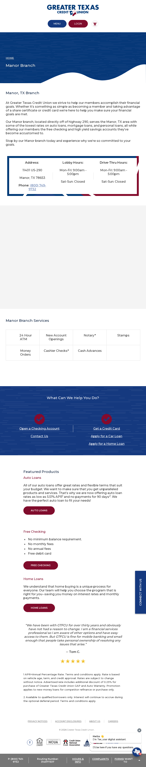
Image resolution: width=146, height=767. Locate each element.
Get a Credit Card (106, 428)
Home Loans (39, 607)
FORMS (119, 759)
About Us (94, 721)
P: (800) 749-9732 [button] (16, 760)
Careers (113, 721)
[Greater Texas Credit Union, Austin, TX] (73, 10)
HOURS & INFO (78, 760)
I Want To (128, 760)
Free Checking (41, 565)
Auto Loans (39, 510)
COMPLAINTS (100, 759)
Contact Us (39, 436)
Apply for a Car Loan (106, 436)
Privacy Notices (37, 721)
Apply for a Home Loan (107, 444)
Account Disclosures (68, 721)
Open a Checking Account (39, 428)
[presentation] (139, 730)
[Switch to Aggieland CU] (95, 24)
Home (10, 57)
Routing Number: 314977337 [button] (47, 760)
